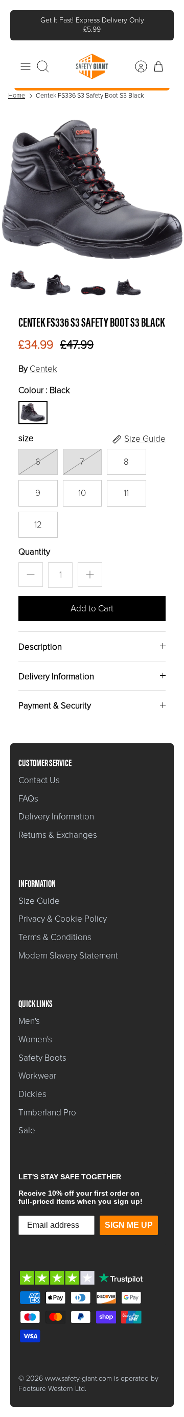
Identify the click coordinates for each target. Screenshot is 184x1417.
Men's (29, 1013)
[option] (92, 181)
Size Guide (39, 892)
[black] (32, 404)
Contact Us (39, 771)
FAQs (28, 790)
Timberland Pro (47, 1104)
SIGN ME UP (129, 1216)
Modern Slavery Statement (68, 947)
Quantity (34, 543)
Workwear (37, 1067)
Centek (43, 360)
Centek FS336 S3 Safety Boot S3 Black (90, 87)
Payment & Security (54, 697)
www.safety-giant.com (78, 1369)
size (26, 430)
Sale (26, 1122)
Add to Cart (92, 599)
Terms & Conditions (54, 928)
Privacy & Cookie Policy (62, 910)
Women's (35, 1030)
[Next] (159, 21)
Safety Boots (42, 1049)
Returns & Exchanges (57, 826)
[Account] (136, 58)
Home (16, 87)
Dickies (32, 1085)
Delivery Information (56, 667)
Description (40, 638)
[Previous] (25, 21)
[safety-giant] (92, 58)
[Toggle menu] (25, 58)
